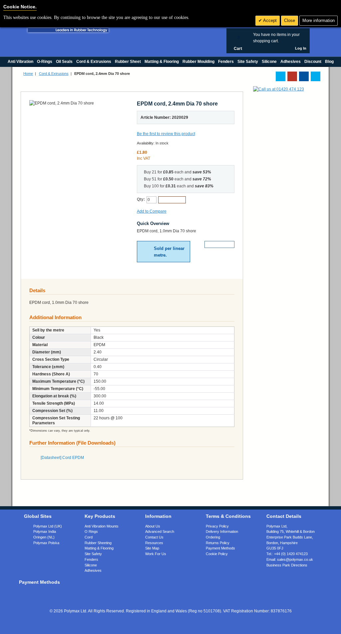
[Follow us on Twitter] (280, 76)
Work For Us (155, 554)
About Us (152, 526)
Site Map (152, 548)
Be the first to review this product (166, 133)
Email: (289, 559)
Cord (89, 537)
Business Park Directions (286, 565)
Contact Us (154, 537)
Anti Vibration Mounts (102, 526)
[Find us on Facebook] (304, 76)
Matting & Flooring (99, 548)
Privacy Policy (217, 526)
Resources (154, 543)
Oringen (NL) (44, 537)
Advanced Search (159, 531)
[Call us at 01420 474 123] (278, 89)
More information (318, 20)
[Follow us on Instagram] (315, 76)
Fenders (91, 559)
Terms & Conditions (228, 516)
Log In (300, 48)
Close (289, 20)
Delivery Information (222, 531)
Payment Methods (220, 548)
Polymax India (44, 531)
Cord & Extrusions (54, 74)
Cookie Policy (217, 554)
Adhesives (93, 570)
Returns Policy (217, 543)
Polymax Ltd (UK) (47, 526)
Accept (269, 20)
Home (28, 74)
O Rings (91, 531)
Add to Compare (152, 211)
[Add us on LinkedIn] (292, 76)
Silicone (91, 565)
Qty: (141, 199)
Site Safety (93, 554)
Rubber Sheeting (98, 543)
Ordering (213, 537)
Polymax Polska (46, 543)
